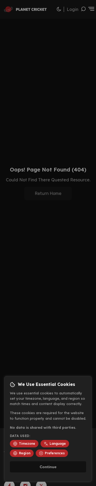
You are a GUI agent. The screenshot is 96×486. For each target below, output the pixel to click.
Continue (48, 467)
